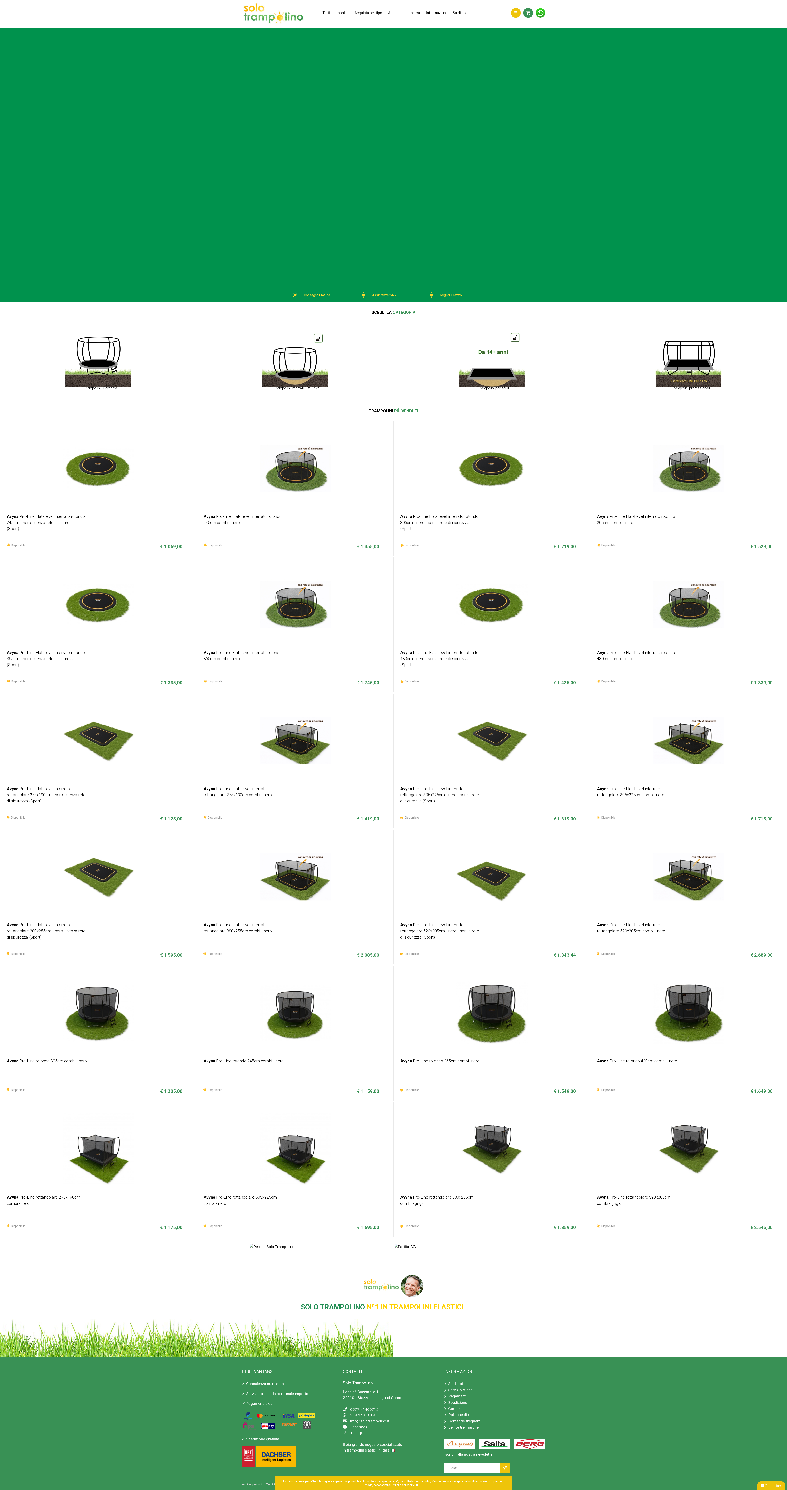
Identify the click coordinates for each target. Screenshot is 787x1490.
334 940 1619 (362, 1415)
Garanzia (455, 1408)
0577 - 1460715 (364, 1409)
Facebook (358, 1426)
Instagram (359, 1432)
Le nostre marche (463, 1427)
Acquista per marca (404, 13)
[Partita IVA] (405, 1246)
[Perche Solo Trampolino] (272, 1246)
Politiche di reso (462, 1414)
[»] (505, 1468)
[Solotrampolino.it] (273, 14)
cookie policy (423, 1481)
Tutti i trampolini (335, 13)
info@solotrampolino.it (369, 1421)
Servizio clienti (460, 1390)
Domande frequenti (464, 1421)
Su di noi (459, 13)
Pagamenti (457, 1396)
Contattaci (773, 1486)
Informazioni (436, 13)
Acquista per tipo (368, 13)
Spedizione (457, 1402)
